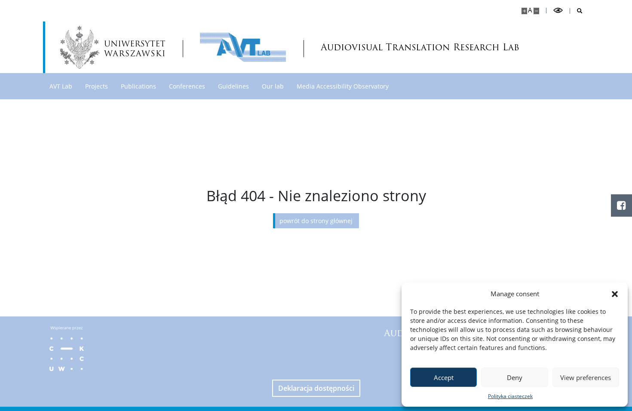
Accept (444, 377)
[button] (615, 293)
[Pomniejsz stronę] (536, 11)
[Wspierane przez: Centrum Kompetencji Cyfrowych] (66, 348)
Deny (514, 377)
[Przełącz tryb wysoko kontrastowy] (558, 10)
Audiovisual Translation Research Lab (380, 47)
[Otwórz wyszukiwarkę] (576, 11)
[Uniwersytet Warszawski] (112, 47)
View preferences (585, 377)
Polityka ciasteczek (510, 396)
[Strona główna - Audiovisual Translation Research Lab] (243, 47)
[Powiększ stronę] (524, 11)
